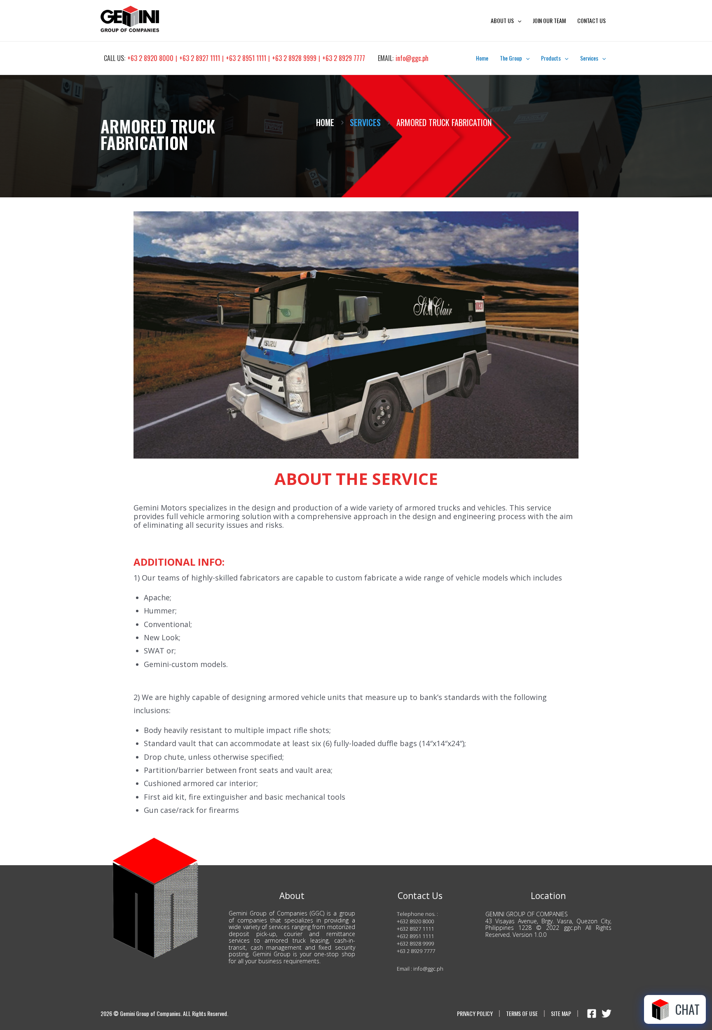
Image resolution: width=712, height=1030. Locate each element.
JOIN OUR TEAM (549, 20)
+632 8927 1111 (415, 928)
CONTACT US (591, 20)
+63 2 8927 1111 (199, 58)
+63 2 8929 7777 (343, 58)
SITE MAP (561, 1013)
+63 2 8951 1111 (246, 58)
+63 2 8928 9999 (294, 58)
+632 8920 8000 (415, 921)
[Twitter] (606, 1013)
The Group (511, 58)
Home (482, 58)
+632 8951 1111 (415, 936)
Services (589, 58)
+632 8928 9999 (415, 943)
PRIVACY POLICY (475, 1013)
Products (551, 58)
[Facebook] (592, 1013)
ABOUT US (502, 20)
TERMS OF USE (522, 1013)
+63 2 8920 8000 (150, 58)
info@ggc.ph (412, 58)
